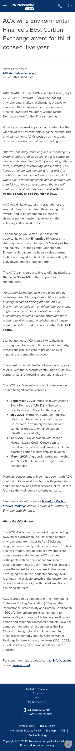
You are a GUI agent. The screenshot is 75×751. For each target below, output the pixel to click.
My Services (35, 702)
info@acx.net (62, 660)
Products (37, 693)
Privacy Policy (47, 726)
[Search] (70, 6)
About (37, 697)
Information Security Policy (25, 731)
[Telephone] (60, 6)
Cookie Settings (37, 735)
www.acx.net (21, 665)
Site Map (51, 731)
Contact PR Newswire (37, 689)
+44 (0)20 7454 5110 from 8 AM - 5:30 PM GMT (37, 712)
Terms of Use (26, 726)
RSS (63, 731)
